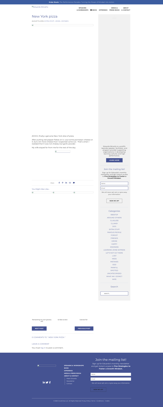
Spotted (114, 270)
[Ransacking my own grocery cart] (42, 193)
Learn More (114, 160)
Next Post (39, 328)
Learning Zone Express (114, 250)
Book (94, 10)
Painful (114, 268)
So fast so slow (62, 319)
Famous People (114, 232)
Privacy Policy (86, 401)
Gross (57, 21)
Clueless (114, 220)
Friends (114, 238)
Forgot (114, 235)
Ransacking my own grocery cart (41, 320)
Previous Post (84, 328)
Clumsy (114, 223)
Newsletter (70, 381)
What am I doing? (114, 276)
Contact (69, 383)
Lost (114, 256)
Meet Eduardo (72, 378)
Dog (114, 226)
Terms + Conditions (97, 401)
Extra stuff (49, 21)
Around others (114, 218)
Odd (114, 265)
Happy (114, 244)
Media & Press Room (114, 9)
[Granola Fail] (83, 193)
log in (43, 348)
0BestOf (114, 215)
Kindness (114, 247)
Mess (114, 259)
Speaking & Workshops (82, 9)
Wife (114, 279)
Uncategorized (114, 273)
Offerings (103, 10)
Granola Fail (83, 319)
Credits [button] (107, 401)
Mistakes (65, 21)
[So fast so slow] (63, 193)
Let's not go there (114, 253)
